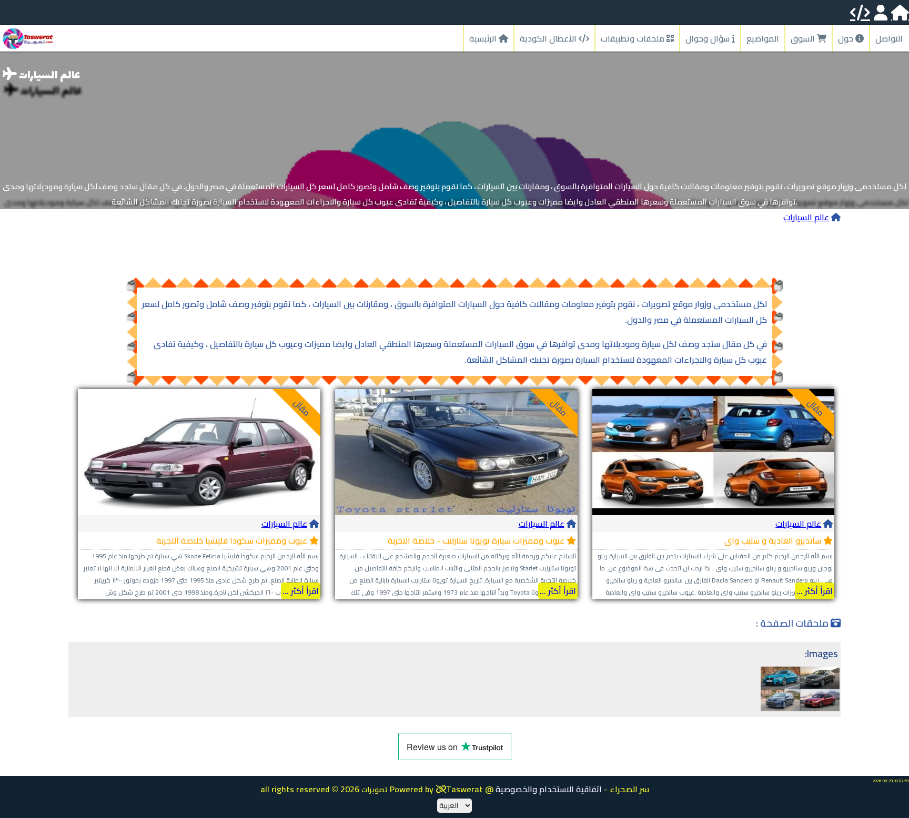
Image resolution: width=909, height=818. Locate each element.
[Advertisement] (454, 248)
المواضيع (762, 38)
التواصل (889, 38)
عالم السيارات (806, 217)
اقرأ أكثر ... (814, 591)
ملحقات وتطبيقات (633, 38)
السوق (804, 38)
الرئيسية (484, 38)
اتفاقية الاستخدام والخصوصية (549, 789)
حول (846, 38)
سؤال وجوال (708, 38)
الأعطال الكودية (549, 38)
